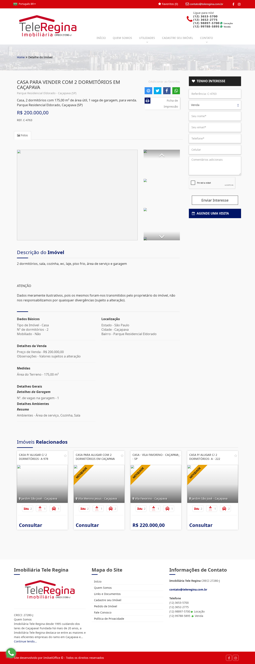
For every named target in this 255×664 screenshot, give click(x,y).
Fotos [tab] (24, 135)
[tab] (215, 81)
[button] (162, 154)
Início (97, 581)
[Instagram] (239, 4)
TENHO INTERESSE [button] (210, 81)
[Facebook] (233, 4)
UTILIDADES (147, 38)
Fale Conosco (102, 612)
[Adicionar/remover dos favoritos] (65, 455)
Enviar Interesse (215, 200)
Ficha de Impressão (171, 103)
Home (21, 57)
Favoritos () (169, 4)
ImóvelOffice (51, 658)
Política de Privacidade (108, 618)
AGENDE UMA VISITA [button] (212, 213)
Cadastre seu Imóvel (107, 600)
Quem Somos (102, 588)
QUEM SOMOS (122, 38)
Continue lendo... (25, 641)
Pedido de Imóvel (105, 606)
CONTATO (206, 38)
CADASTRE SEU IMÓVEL (177, 38)
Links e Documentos (107, 594)
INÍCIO (101, 38)
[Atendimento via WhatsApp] (11, 653)
